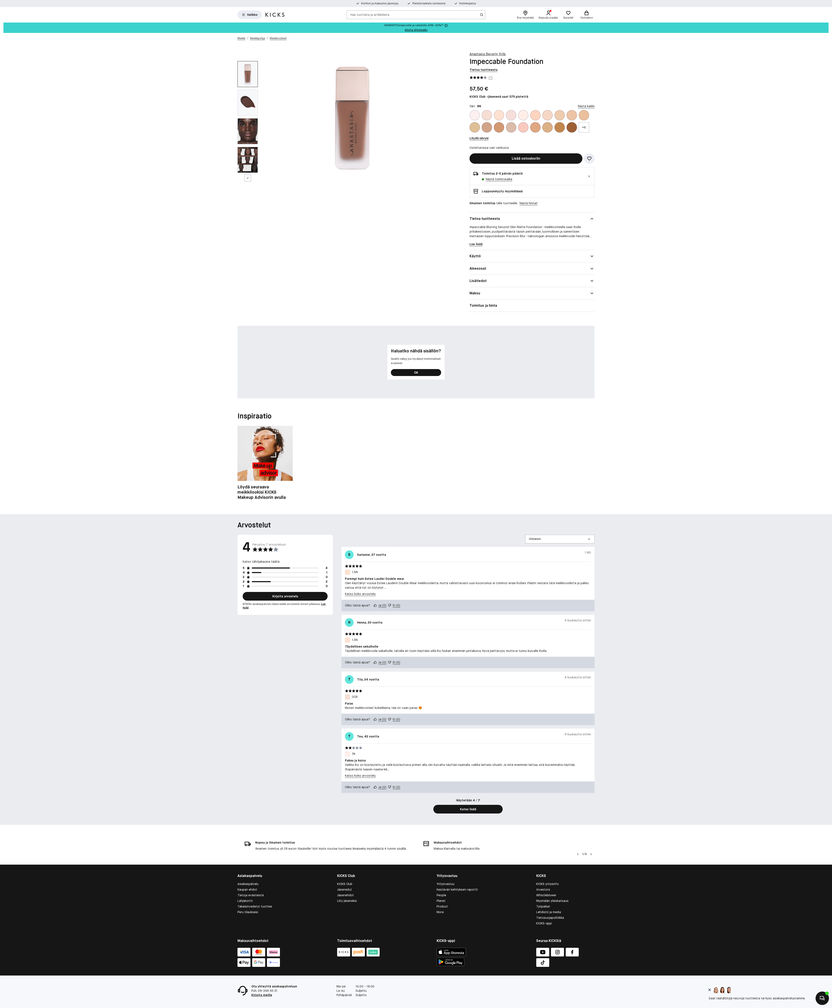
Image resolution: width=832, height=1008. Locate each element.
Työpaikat (543, 906)
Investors (543, 889)
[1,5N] (499, 115)
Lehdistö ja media (548, 912)
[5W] (559, 127)
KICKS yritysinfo (547, 884)
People (441, 895)
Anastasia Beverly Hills (488, 54)
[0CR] (487, 115)
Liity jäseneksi (347, 901)
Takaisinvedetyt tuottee (254, 906)
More (440, 912)
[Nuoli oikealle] (591, 854)
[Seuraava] (247, 178)
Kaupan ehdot (247, 889)
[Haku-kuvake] (481, 14)
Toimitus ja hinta (483, 305)
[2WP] (572, 115)
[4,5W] (499, 127)
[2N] (547, 115)
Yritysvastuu (445, 884)
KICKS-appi (544, 923)
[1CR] (511, 115)
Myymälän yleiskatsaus (552, 901)
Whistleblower (546, 895)
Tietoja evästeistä (250, 895)
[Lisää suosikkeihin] (589, 158)
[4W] (523, 127)
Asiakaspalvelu (247, 884)
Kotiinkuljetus (467, 3)
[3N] (584, 115)
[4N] (511, 127)
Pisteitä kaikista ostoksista (428, 3)
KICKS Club (344, 884)
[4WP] (547, 127)
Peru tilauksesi (247, 912)
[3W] (475, 127)
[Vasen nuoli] (577, 854)
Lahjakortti (245, 901)
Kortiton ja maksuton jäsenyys (379, 3)
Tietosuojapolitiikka (550, 918)
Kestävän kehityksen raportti (457, 889)
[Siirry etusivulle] (274, 14)
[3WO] (487, 127)
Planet (441, 901)
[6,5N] (572, 127)
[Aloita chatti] (822, 998)
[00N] (475, 115)
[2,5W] (535, 115)
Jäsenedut (344, 889)
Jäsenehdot (345, 895)
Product (442, 906)
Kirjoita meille (261, 995)
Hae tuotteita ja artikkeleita (369, 14)
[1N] (523, 115)
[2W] (559, 115)
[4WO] (535, 127)
